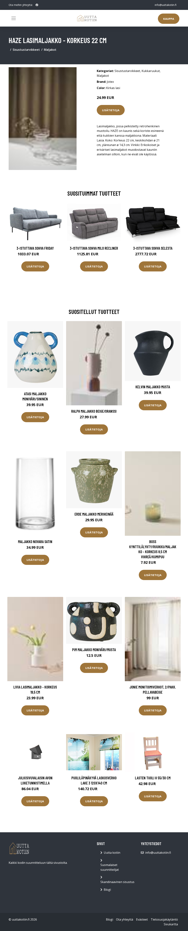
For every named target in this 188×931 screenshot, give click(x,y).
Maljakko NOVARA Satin (35, 541)
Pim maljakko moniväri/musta (94, 649)
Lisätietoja (110, 110)
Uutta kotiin (112, 853)
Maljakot (50, 50)
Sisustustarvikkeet (26, 50)
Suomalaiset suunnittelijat (109, 867)
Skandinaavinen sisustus (117, 882)
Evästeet (142, 919)
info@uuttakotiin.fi (165, 5)
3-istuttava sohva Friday (35, 248)
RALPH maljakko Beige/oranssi (94, 411)
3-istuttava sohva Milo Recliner (94, 248)
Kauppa (168, 19)
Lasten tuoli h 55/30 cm (153, 777)
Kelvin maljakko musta (152, 386)
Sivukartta (171, 924)
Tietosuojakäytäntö (164, 919)
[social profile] (37, 4)
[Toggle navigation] (14, 18)
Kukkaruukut (151, 71)
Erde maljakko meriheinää (94, 514)
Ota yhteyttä (124, 919)
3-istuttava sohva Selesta (152, 248)
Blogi (107, 890)
